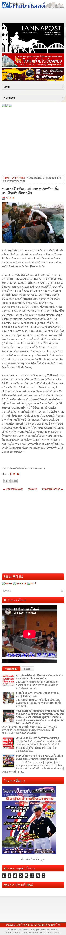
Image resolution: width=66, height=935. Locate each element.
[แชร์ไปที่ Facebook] (16, 481)
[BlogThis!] (9, 481)
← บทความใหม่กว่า (13, 489)
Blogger (40, 859)
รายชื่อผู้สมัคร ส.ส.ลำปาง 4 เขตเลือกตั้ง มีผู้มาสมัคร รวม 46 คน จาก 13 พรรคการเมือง (39, 757)
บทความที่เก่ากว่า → (52, 489)
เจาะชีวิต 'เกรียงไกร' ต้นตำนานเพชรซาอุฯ (37, 738)
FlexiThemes (23, 930)
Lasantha (54, 930)
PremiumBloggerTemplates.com (21, 933)
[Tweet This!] (14, 474)
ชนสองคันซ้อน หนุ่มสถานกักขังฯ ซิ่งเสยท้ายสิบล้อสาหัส (30, 191)
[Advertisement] (33, 141)
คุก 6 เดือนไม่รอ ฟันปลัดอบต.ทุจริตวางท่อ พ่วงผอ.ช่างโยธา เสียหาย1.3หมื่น (39, 677)
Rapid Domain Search (50, 933)
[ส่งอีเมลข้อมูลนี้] (5, 481)
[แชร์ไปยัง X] (12, 481)
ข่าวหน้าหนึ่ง (18, 177)
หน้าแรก (32, 489)
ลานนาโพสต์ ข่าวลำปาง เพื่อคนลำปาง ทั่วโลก (37, 924)
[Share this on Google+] (18, 474)
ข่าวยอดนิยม (11, 669)
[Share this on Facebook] (10, 474)
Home (6, 177)
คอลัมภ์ (27, 669)
